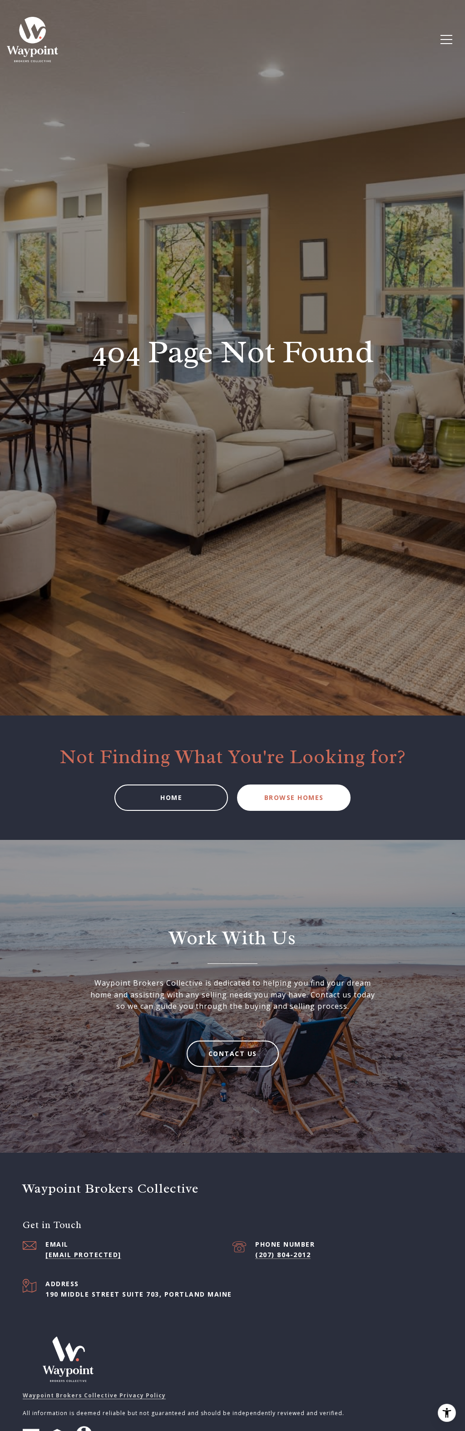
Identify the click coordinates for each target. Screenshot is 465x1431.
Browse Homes (294, 797)
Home (171, 797)
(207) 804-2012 (283, 1254)
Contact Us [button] (232, 1053)
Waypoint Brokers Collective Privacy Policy (94, 1395)
